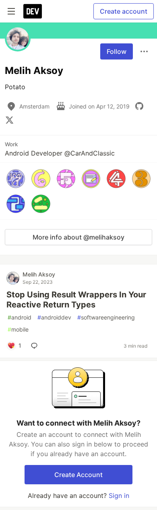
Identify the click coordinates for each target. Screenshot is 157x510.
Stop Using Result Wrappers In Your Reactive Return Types (76, 299)
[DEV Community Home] (33, 11)
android (19, 317)
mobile (18, 329)
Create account (123, 11)
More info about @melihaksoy (78, 237)
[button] (15, 178)
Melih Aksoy (39, 274)
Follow (116, 51)
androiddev (54, 317)
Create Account (78, 475)
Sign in (119, 496)
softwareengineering (106, 317)
